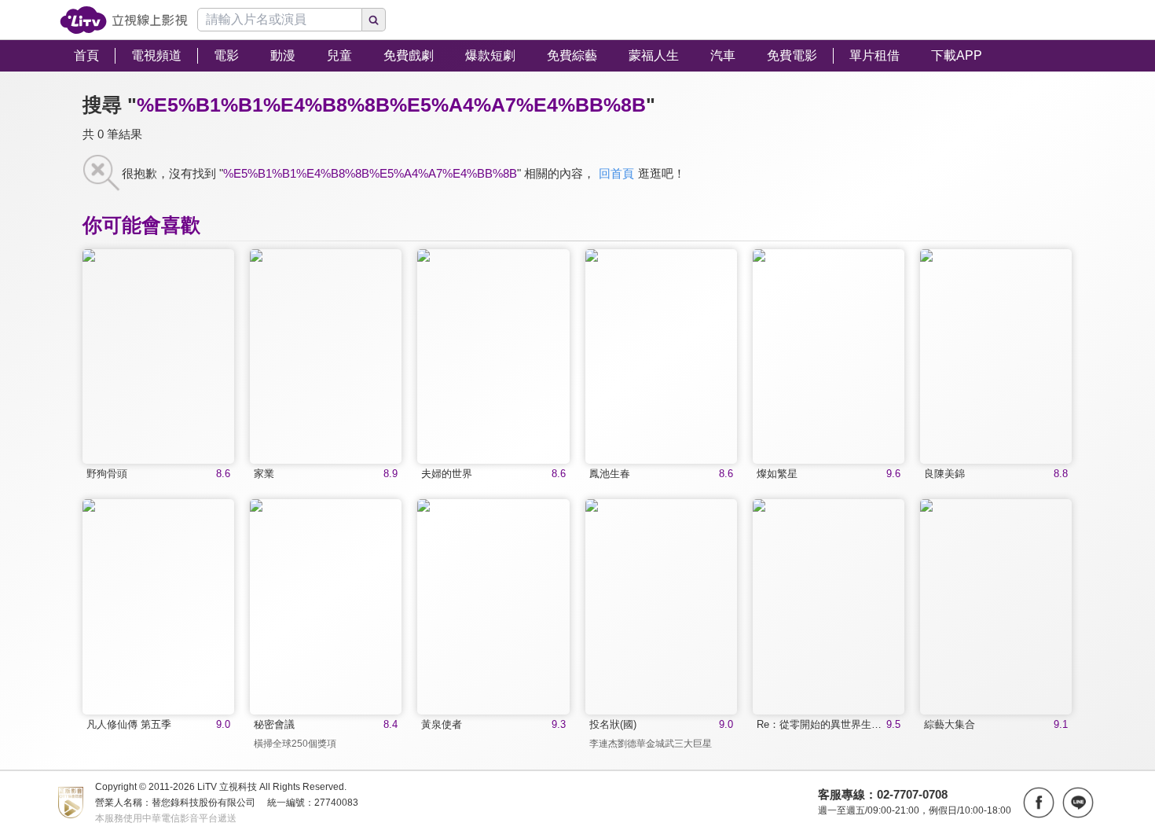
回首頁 (616, 173)
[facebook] (1038, 802)
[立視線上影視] (123, 20)
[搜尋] (374, 19)
